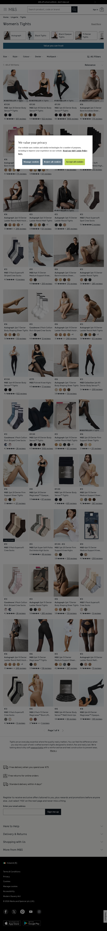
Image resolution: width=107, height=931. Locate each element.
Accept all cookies (75, 162)
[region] (53, 152)
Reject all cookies (52, 162)
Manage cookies (31, 162)
